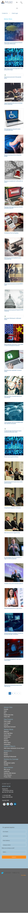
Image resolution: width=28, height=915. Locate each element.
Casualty (6, 709)
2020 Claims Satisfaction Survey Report (14, 748)
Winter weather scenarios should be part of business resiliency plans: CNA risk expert (13, 43)
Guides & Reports (9, 746)
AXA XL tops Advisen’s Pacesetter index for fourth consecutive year (13, 397)
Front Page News (8, 733)
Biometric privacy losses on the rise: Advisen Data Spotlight (12, 155)
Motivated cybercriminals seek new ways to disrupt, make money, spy (13, 686)
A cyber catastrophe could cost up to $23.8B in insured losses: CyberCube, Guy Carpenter (13, 423)
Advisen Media (8, 729)
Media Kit (6, 731)
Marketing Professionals (10, 756)
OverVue (6, 725)
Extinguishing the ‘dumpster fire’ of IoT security (12, 507)
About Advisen (8, 767)
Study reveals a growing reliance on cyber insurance (13, 608)
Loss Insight (7, 723)
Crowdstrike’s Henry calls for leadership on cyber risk (13, 583)
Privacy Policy (7, 777)
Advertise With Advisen (10, 773)
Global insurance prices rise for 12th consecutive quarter (12, 77)
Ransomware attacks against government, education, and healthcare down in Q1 (13, 207)
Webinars (6, 740)
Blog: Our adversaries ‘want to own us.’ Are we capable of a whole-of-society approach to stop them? (13, 345)
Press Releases (8, 775)
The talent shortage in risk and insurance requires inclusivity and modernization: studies (12, 431)
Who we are (7, 769)
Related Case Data (8, 715)
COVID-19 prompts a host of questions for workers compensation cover (12, 258)
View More (23, 875)
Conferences (7, 737)
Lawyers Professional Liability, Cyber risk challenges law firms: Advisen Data (13, 103)
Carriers (6, 755)
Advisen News (7, 735)
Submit (14, 857)
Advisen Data (8, 707)
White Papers (7, 742)
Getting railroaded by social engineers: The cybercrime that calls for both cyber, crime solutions (13, 634)
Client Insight (7, 721)
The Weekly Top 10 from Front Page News (11, 233)
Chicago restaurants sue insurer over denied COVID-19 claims (13, 284)
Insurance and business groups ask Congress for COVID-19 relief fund (13, 310)
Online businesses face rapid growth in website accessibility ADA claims (12, 129)
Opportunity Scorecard (9, 727)
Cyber (5, 711)
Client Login (15, 13)
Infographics (7, 744)
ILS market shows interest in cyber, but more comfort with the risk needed (13, 482)
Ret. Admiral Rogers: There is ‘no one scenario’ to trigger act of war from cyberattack (12, 558)
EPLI (5, 713)
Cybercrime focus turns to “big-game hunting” (12, 532)
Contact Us (5, 13)
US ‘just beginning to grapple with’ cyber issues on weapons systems (13, 660)
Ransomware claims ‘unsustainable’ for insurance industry (13, 371)
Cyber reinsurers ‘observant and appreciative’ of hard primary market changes (13, 69)
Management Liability (9, 763)
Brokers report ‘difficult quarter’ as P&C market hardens (12, 319)
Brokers (6, 753)
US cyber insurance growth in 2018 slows (11, 457)
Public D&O (7, 716)
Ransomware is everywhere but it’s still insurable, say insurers (13, 181)
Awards (6, 739)
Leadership (6, 771)
